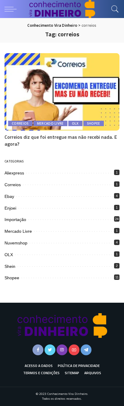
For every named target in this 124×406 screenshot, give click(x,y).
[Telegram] (86, 349)
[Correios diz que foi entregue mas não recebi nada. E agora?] (62, 92)
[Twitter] (50, 349)
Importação (15, 219)
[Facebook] (38, 349)
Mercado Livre (50, 123)
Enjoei (10, 208)
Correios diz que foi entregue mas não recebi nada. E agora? (61, 140)
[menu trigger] (12, 9)
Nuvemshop (16, 243)
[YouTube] (74, 349)
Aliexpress (14, 173)
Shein (10, 266)
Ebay (9, 196)
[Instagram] (62, 349)
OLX (75, 123)
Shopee (93, 123)
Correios (20, 123)
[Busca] (113, 9)
